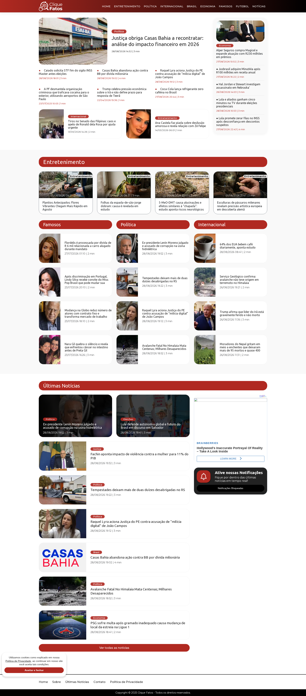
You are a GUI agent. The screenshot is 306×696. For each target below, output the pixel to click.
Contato (100, 682)
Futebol (242, 6)
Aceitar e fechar (34, 670)
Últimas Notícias (77, 682)
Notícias (258, 6)
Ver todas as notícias (114, 647)
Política (150, 6)
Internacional (171, 6)
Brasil (192, 6)
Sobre (56, 682)
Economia (207, 6)
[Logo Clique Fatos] (50, 6)
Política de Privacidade (126, 682)
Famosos (225, 6)
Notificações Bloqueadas (230, 488)
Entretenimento (127, 6)
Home (106, 6)
